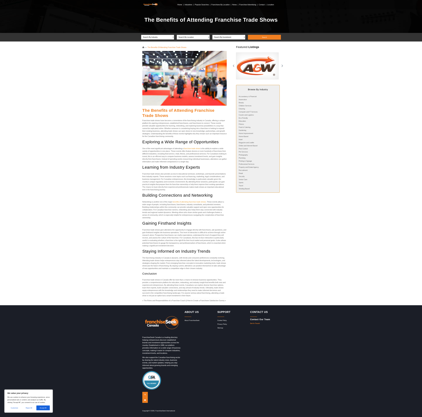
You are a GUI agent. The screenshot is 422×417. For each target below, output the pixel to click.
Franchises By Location (220, 5)
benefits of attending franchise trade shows (189, 202)
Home (179, 5)
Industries (188, 5)
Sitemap (220, 328)
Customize (14, 408)
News (234, 5)
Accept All (43, 408)
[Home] (143, 47)
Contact (262, 5)
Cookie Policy (222, 320)
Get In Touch (255, 323)
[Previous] (233, 66)
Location (270, 5)
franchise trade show (192, 148)
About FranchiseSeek (192, 320)
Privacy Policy (222, 324)
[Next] (282, 66)
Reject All (29, 408)
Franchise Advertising (247, 5)
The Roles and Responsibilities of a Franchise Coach (164, 300)
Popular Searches (202, 5)
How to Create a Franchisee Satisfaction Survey (206, 300)
